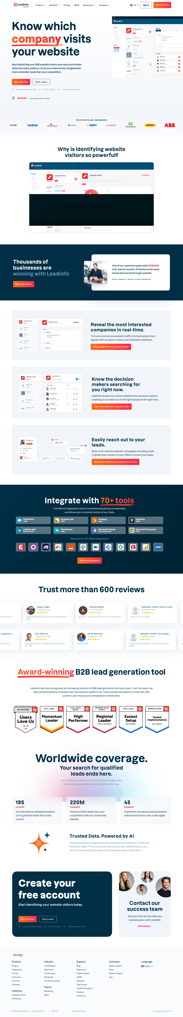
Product (15, 966)
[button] (91, 197)
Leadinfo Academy (85, 988)
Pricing (15, 973)
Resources (81, 970)
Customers (16, 977)
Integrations (17, 970)
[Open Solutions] (59, 5)
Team (111, 970)
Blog (78, 966)
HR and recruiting (51, 981)
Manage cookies (79, 1011)
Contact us (81, 996)
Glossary (80, 992)
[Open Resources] (94, 5)
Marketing (48, 991)
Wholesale (48, 977)
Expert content (83, 973)
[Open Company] (109, 5)
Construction (49, 973)
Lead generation (19, 995)
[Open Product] (44, 5)
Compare (16, 984)
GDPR (79, 977)
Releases (80, 981)
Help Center (82, 984)
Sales (46, 995)
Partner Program (116, 973)
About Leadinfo (115, 966)
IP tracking (16, 999)
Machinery (49, 970)
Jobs (111, 977)
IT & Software (50, 966)
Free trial (16, 981)
